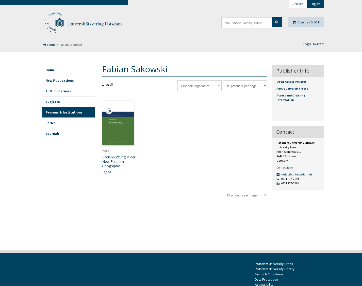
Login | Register (313, 44)
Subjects (53, 101)
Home (51, 45)
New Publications (60, 80)
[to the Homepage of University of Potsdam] (54, 23)
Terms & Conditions (269, 274)
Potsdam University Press (274, 264)
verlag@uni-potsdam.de (296, 174)
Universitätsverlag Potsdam (94, 23)
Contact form (285, 167)
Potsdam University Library (275, 269)
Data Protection (266, 279)
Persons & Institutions (64, 112)
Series (51, 123)
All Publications (58, 91)
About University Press (292, 88)
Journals (53, 133)
